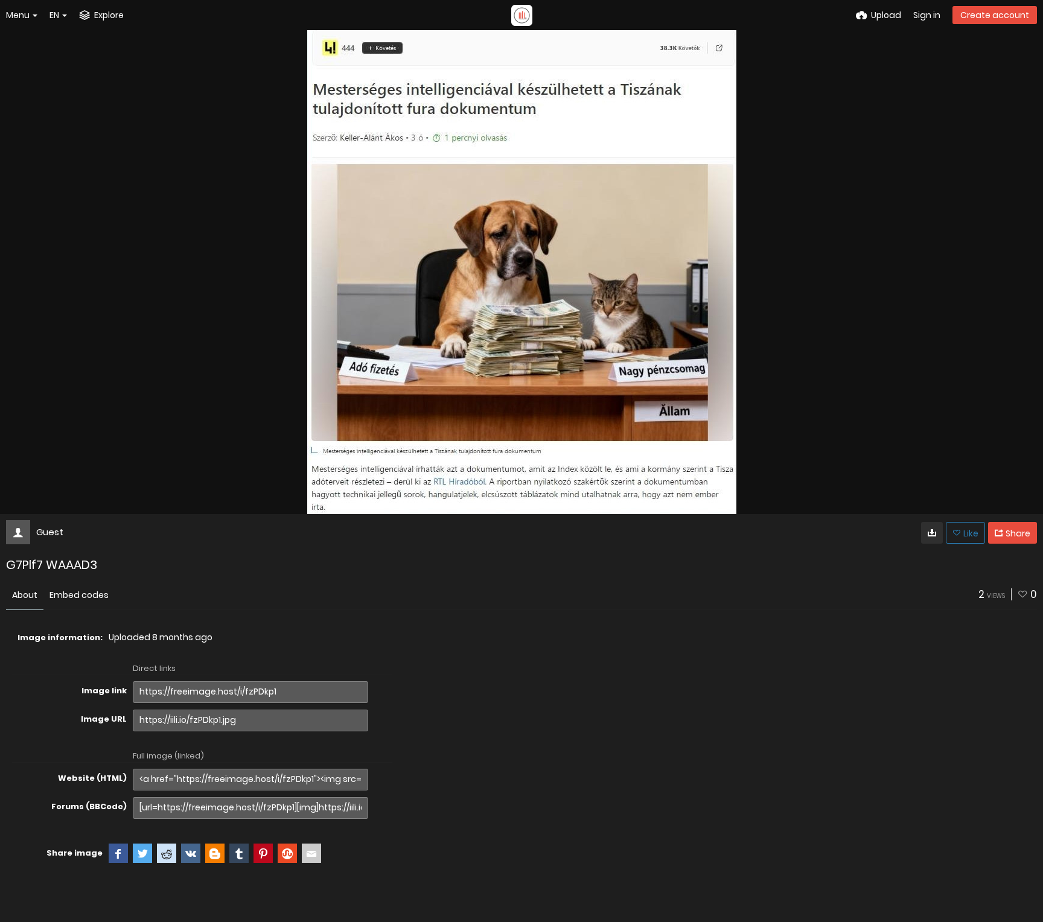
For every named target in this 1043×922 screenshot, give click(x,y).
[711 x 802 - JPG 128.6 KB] (932, 533)
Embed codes (79, 595)
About (24, 595)
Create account (994, 15)
